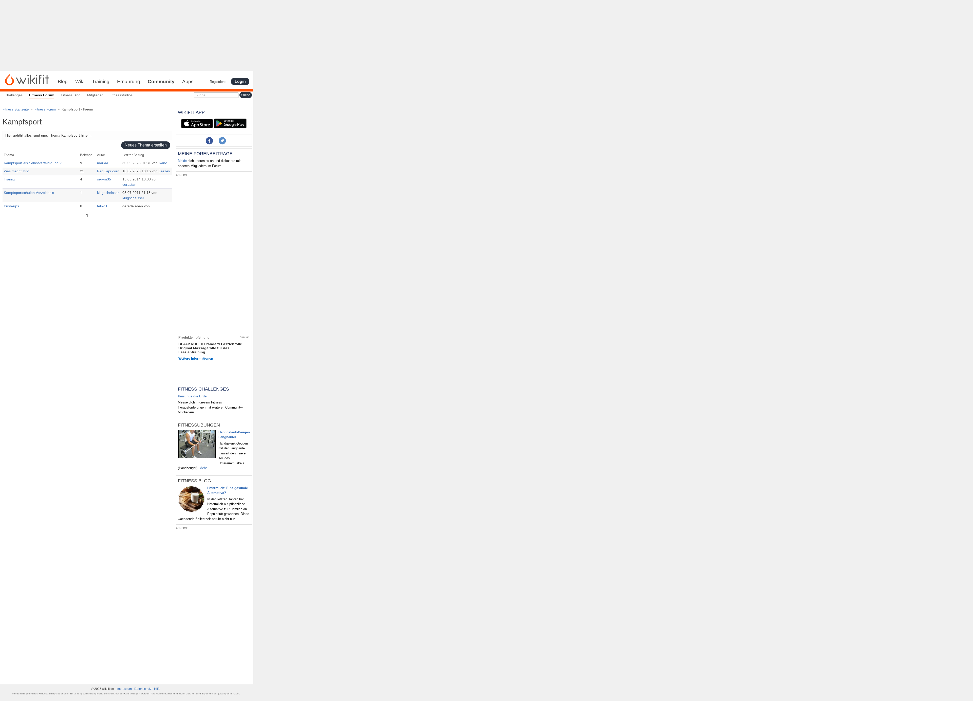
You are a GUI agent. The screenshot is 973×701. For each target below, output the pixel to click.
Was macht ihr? (16, 171)
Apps (188, 81)
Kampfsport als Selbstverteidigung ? (33, 163)
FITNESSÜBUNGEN (199, 425)
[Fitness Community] (27, 79)
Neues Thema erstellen (146, 145)
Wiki (79, 81)
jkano (163, 163)
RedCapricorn (108, 171)
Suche (200, 95)
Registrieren (218, 82)
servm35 (104, 179)
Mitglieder (95, 95)
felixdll (102, 206)
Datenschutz (143, 689)
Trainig (9, 179)
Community (161, 81)
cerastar (129, 184)
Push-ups (11, 206)
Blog (63, 81)
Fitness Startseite (16, 109)
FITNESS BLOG (194, 480)
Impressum (124, 689)
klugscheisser (108, 193)
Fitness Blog (71, 95)
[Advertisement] (126, 35)
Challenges (14, 95)
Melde (182, 161)
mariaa (102, 163)
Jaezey (164, 171)
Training (100, 81)
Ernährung (128, 81)
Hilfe (157, 689)
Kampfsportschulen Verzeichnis (29, 193)
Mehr (203, 468)
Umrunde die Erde (192, 396)
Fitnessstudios (121, 95)
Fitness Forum (45, 109)
